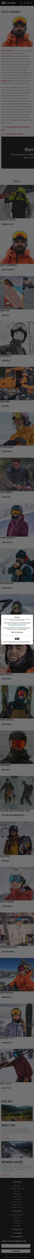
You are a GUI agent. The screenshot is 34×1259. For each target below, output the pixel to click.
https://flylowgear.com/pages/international (17, 625)
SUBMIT (17, 638)
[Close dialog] (32, 616)
